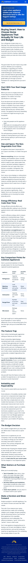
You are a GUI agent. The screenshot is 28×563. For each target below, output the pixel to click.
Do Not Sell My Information (20, 560)
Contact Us (14, 556)
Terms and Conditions (8, 558)
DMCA (15, 558)
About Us (9, 556)
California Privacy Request (7, 560)
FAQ (4, 556)
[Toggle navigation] (25, 2)
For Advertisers (21, 558)
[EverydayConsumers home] (9, 1)
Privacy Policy (21, 556)
